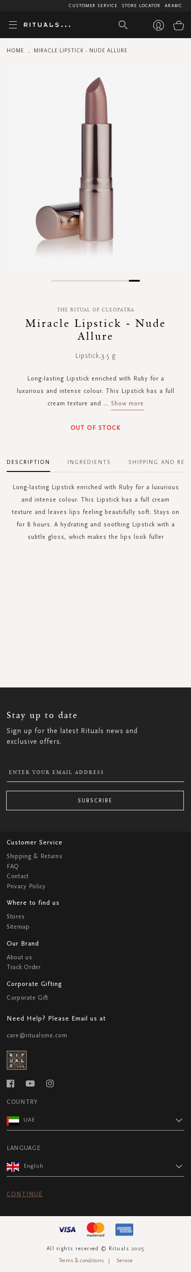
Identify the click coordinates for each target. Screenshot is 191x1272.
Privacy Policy (26, 886)
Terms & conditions (81, 1260)
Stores (16, 916)
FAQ (13, 866)
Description (28, 462)
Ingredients (89, 462)
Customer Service (93, 5)
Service (124, 1260)
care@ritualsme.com (37, 1035)
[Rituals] (43, 25)
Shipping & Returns (35, 856)
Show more (127, 403)
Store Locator (141, 5)
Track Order (24, 967)
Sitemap (18, 926)
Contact (18, 876)
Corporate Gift (27, 997)
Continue (25, 1194)
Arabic (173, 5)
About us (19, 957)
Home (15, 50)
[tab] (33, 459)
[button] (56, 281)
